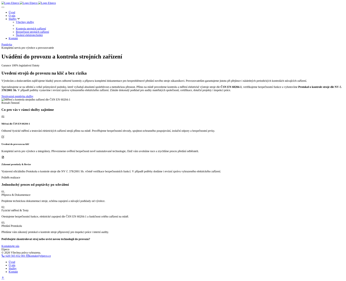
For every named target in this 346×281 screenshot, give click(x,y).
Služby (13, 18)
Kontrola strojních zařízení (31, 28)
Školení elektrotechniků (29, 35)
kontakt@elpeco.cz (40, 255)
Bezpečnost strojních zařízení (32, 31)
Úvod (12, 12)
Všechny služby (25, 22)
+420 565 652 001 (15, 255)
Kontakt (13, 38)
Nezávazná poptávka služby (17, 96)
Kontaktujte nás (10, 246)
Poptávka (6, 44)
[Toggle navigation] (2, 7)
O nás (12, 15)
